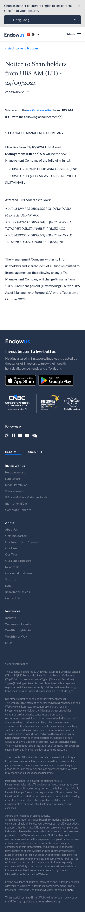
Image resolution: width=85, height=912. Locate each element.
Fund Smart (12, 478)
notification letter (39, 110)
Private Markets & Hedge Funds (26, 497)
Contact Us (13, 598)
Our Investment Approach (23, 542)
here (70, 691)
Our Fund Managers (18, 560)
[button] (42, 19)
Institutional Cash (17, 503)
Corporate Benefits (18, 509)
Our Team (12, 554)
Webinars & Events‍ (18, 624)
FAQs (9, 642)
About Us (11, 529)
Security (10, 579)
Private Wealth (15, 491)
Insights (10, 617)
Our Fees (11, 548)
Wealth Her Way (16, 636)
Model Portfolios (16, 485)
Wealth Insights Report (21, 630)
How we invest (15, 472)
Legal (8, 585)
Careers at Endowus (18, 573)
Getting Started (16, 535)
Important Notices (17, 592)
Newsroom (12, 567)
